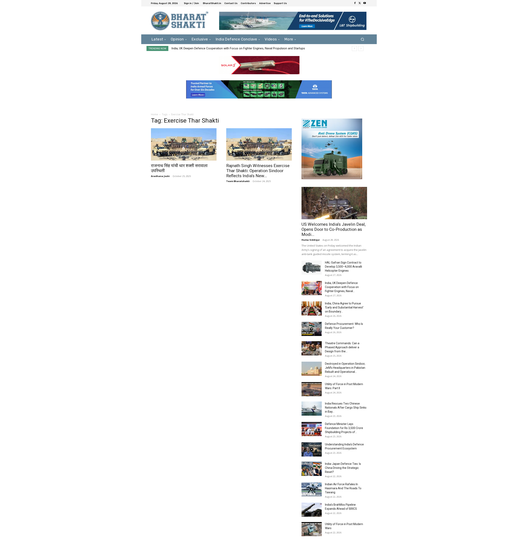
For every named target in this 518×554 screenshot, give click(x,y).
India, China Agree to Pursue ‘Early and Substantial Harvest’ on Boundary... (344, 307)
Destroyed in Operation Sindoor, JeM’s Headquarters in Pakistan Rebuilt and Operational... (345, 367)
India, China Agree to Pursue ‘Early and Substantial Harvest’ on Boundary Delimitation (227, 48)
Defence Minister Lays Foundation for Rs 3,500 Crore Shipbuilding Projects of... (344, 428)
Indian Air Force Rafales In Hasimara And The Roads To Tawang (343, 488)
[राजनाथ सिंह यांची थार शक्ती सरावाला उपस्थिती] (184, 144)
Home (154, 114)
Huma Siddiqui (310, 239)
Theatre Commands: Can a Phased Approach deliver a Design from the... (342, 347)
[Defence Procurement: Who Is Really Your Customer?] (311, 329)
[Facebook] (354, 3)
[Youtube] (364, 3)
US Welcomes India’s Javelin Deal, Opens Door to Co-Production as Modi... (333, 229)
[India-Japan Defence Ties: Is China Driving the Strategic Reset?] (311, 469)
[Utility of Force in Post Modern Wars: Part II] (311, 389)
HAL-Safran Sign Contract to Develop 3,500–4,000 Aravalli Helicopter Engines (343, 266)
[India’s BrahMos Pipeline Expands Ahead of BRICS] (311, 510)
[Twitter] (359, 3)
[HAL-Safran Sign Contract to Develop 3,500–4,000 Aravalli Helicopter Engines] (311, 268)
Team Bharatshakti (238, 181)
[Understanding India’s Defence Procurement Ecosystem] (311, 449)
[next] (360, 48)
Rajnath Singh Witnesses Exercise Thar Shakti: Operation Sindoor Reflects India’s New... (258, 170)
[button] (362, 39)
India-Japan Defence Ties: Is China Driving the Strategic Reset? (343, 467)
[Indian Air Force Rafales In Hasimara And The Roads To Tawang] (311, 489)
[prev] (354, 48)
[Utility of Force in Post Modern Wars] (311, 529)
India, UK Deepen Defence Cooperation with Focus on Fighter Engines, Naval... (342, 287)
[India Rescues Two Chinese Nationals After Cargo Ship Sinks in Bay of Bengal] (311, 408)
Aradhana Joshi (160, 176)
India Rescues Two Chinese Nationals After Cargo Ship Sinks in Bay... (345, 407)
